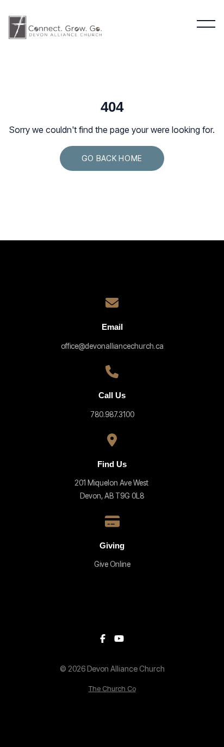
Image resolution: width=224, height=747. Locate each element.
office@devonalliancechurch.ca (112, 346)
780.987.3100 (112, 414)
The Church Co (112, 689)
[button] (206, 24)
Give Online (112, 564)
